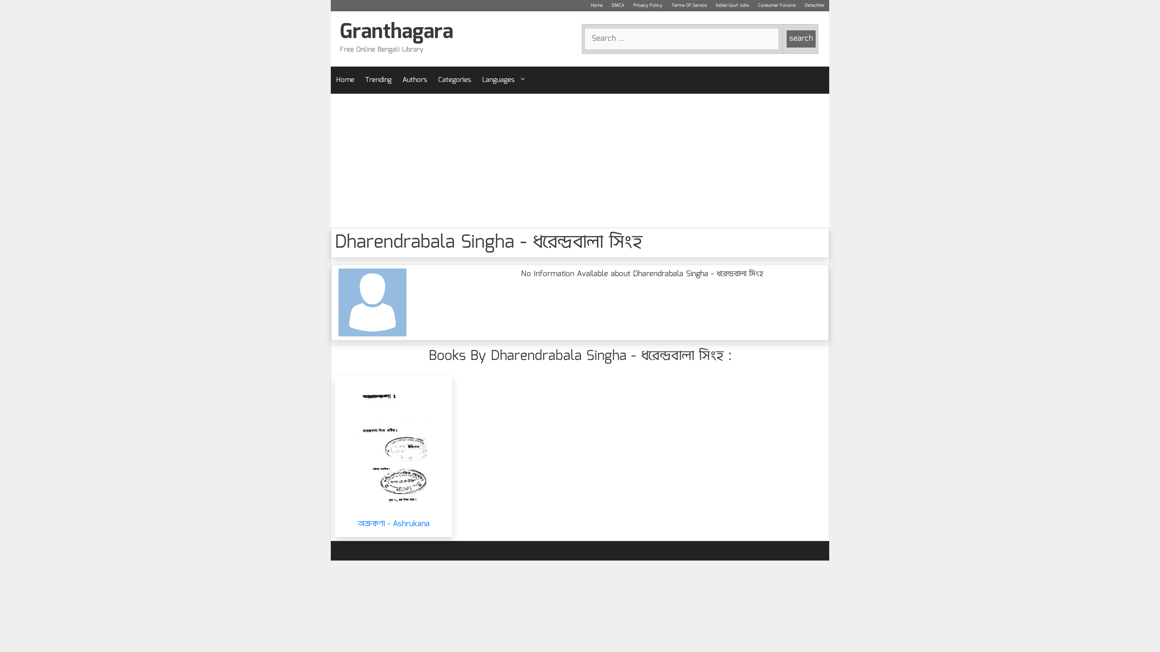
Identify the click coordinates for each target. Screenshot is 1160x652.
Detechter (815, 5)
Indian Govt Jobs (732, 5)
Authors (414, 80)
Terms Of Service (689, 5)
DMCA (618, 5)
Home (597, 5)
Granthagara (396, 32)
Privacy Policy (647, 5)
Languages (498, 80)
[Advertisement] (580, 160)
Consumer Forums (777, 5)
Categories (454, 80)
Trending (378, 80)
